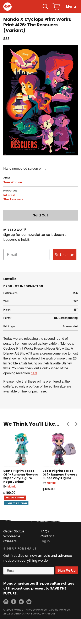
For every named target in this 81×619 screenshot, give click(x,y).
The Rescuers (13, 199)
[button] (68, 424)
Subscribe (64, 254)
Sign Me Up (67, 570)
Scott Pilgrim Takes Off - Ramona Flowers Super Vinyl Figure (60, 474)
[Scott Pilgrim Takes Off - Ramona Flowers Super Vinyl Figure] (60, 449)
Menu (71, 6)
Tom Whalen (12, 182)
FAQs (44, 531)
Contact (47, 536)
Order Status (13, 531)
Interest (9, 195)
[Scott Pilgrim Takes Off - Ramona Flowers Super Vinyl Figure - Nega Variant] (20, 449)
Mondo (11, 486)
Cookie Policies (59, 610)
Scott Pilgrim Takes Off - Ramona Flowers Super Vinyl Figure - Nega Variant (20, 476)
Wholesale (11, 536)
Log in (45, 541)
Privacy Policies (36, 610)
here (34, 373)
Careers (10, 541)
